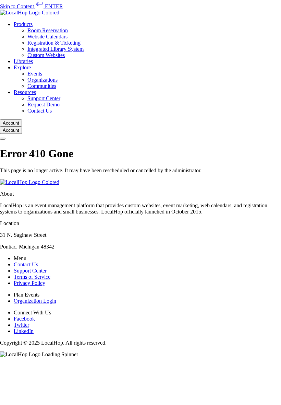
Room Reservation (47, 30)
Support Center (43, 98)
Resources (25, 92)
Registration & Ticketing (54, 43)
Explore (22, 67)
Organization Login (35, 301)
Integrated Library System (55, 49)
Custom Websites (46, 55)
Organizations (42, 80)
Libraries (23, 61)
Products (23, 24)
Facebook (24, 319)
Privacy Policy (29, 283)
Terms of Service (32, 277)
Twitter (21, 325)
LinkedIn (24, 331)
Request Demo (43, 104)
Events (34, 74)
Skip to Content (31, 6)
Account (11, 123)
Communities (41, 86)
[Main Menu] (2, 139)
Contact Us (39, 111)
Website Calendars (47, 36)
